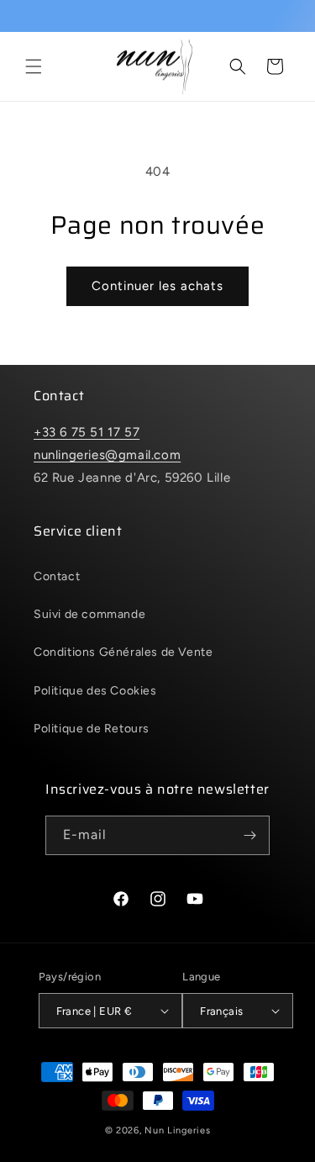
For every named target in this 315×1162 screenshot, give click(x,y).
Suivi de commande (89, 614)
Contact (57, 576)
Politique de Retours (92, 728)
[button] (33, 66)
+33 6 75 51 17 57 (86, 432)
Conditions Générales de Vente (123, 652)
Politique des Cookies (95, 691)
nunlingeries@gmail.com (107, 454)
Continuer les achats (157, 285)
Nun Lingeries (177, 1130)
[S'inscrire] (250, 835)
